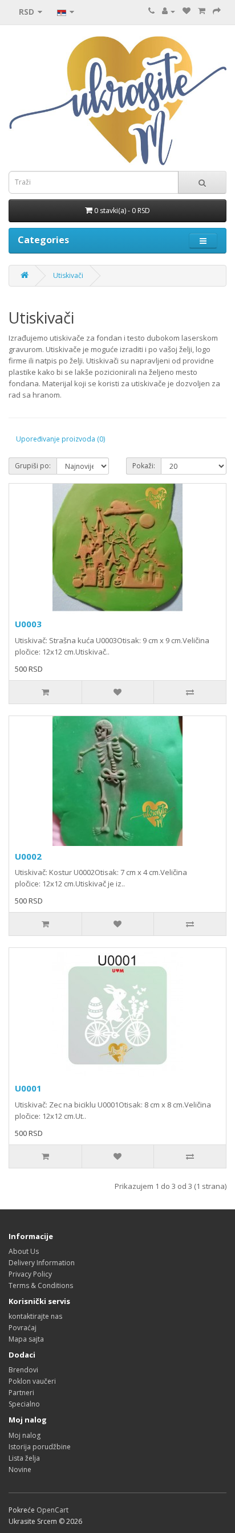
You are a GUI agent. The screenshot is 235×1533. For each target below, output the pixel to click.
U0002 (28, 856)
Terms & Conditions (41, 1285)
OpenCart (52, 1510)
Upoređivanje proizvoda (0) (60, 439)
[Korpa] (201, 11)
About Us (24, 1251)
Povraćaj (23, 1327)
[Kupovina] (217, 11)
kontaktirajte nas (35, 1316)
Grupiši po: (33, 466)
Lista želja (24, 1458)
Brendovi (23, 1370)
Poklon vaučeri (32, 1381)
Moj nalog (24, 1435)
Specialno (24, 1404)
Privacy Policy (30, 1274)
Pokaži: (143, 466)
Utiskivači (68, 275)
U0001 (28, 1088)
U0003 (28, 623)
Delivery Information (42, 1263)
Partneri (21, 1392)
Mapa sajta (26, 1339)
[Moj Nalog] (168, 11)
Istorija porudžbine (40, 1447)
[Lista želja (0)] (187, 11)
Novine (20, 1469)
